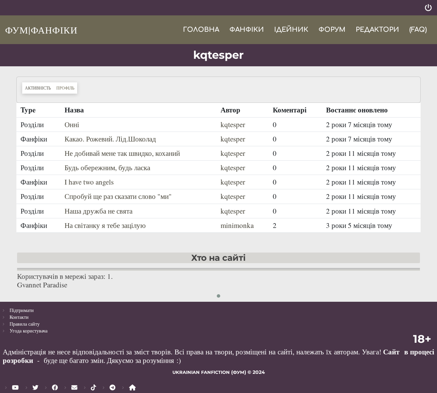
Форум (332, 29)
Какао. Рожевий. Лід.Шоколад (110, 139)
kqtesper (233, 124)
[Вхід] (428, 7)
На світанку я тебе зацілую (105, 225)
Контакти (19, 317)
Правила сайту (25, 324)
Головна (201, 29)
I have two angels (89, 182)
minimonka (237, 225)
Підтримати (22, 310)
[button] (218, 296)
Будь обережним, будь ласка (107, 167)
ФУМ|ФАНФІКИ (41, 29)
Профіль (65, 88)
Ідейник (291, 29)
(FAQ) (418, 29)
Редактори (377, 29)
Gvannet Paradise (42, 284)
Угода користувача (28, 330)
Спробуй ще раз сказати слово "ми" (118, 196)
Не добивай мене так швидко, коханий (122, 153)
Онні (72, 124)
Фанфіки (246, 29)
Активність (39, 88)
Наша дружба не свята (98, 211)
